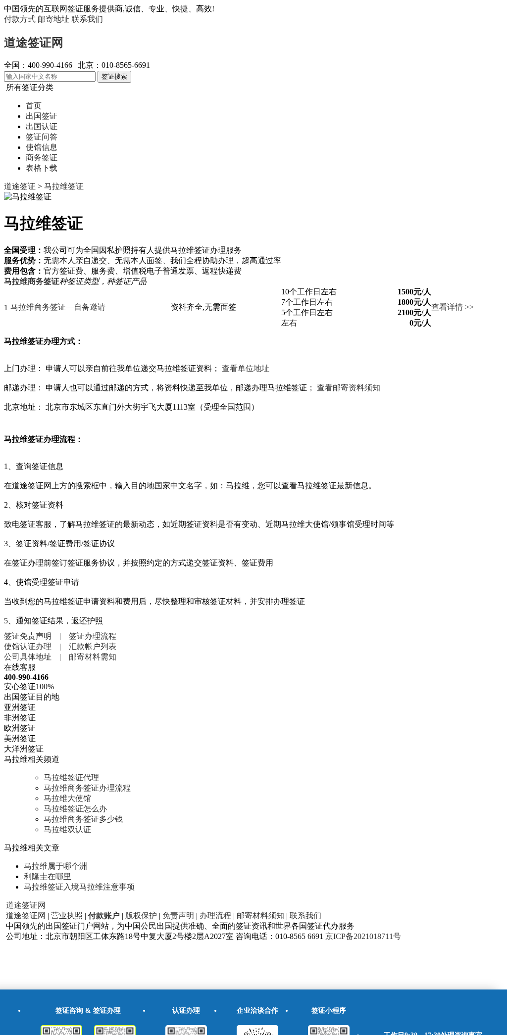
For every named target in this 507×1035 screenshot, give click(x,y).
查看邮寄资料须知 (348, 387)
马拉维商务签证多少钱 (83, 819)
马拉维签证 (64, 186)
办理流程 (215, 915)
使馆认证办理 (27, 646)
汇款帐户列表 (92, 646)
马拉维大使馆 (67, 798)
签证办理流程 (92, 636)
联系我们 (87, 19)
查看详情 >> (452, 307)
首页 (34, 105)
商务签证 (41, 157)
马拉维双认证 (67, 829)
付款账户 (104, 915)
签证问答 (41, 137)
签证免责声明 (27, 636)
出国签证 (41, 116)
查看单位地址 (245, 368)
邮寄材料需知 (92, 657)
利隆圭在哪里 (47, 876)
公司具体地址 (27, 657)
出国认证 (41, 126)
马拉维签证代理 (71, 777)
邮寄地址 (53, 19)
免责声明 (178, 915)
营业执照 (67, 915)
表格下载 (41, 168)
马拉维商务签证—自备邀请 (57, 307)
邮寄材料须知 (260, 915)
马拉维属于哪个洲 (55, 866)
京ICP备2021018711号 (363, 936)
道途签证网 (33, 42)
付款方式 (20, 19)
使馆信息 (41, 147)
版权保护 (141, 915)
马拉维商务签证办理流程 (87, 788)
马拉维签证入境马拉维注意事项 (79, 887)
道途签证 (20, 186)
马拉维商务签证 (31, 281)
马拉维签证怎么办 (75, 808)
